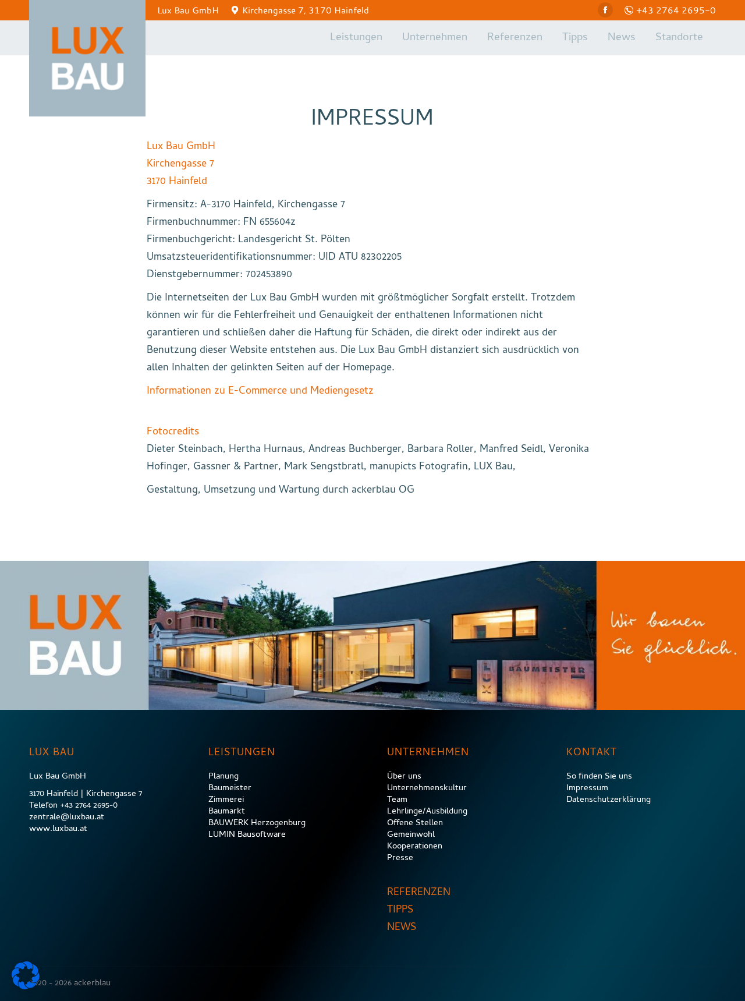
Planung (223, 777)
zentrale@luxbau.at (66, 818)
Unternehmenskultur (427, 788)
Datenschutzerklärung (608, 800)
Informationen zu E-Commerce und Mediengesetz (260, 391)
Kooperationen (414, 847)
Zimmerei (226, 800)
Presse (400, 858)
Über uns (404, 777)
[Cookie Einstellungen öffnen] (26, 987)
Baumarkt (226, 812)
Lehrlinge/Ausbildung (427, 812)
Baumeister (229, 788)
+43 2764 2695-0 (676, 10)
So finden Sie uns (599, 777)
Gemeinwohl (411, 835)
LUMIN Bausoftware (247, 835)
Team (397, 800)
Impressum (587, 788)
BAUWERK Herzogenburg (257, 823)
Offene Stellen (415, 823)
